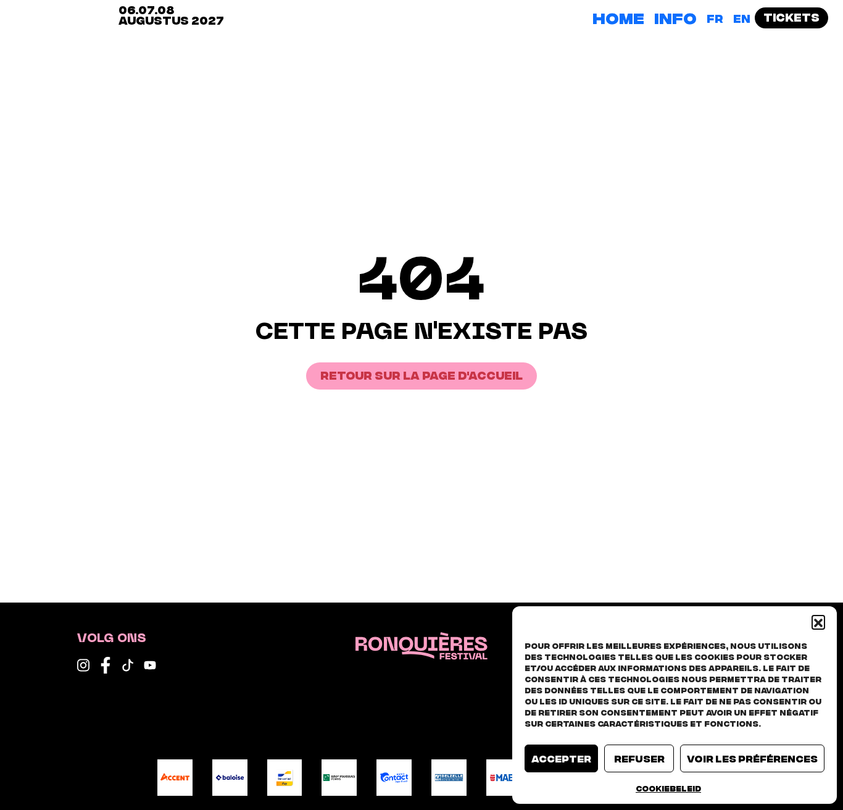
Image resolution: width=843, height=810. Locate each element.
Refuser (639, 758)
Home (618, 16)
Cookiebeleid (668, 788)
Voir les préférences (752, 758)
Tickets (791, 16)
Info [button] (675, 16)
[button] (818, 622)
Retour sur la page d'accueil (421, 374)
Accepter (561, 758)
